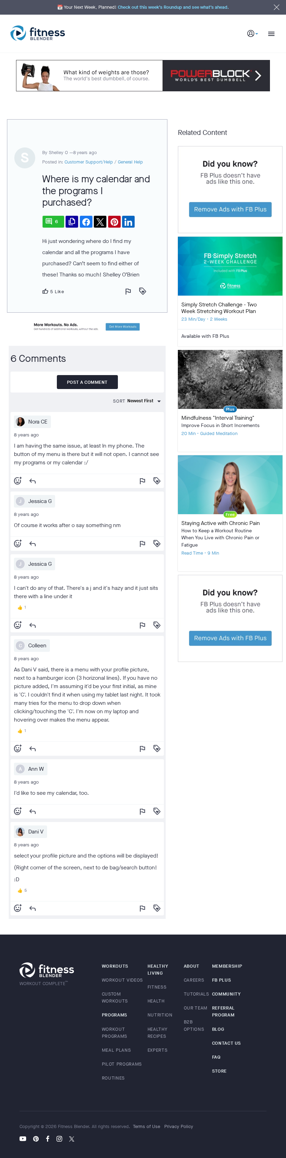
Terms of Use (146, 1126)
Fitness (157, 987)
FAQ (216, 1057)
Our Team (196, 1008)
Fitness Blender (37, 33)
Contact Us (226, 1043)
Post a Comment (87, 382)
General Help (130, 162)
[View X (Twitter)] (72, 1139)
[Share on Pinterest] (114, 221)
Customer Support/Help (89, 162)
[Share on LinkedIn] (128, 221)
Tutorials (196, 994)
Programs (114, 1015)
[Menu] (269, 34)
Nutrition (160, 1015)
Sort (119, 401)
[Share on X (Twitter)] (100, 221)
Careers (194, 980)
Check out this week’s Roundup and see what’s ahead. (173, 7)
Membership (227, 966)
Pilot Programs (122, 1064)
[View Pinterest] (36, 1139)
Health (156, 1001)
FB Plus (221, 980)
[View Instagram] (59, 1139)
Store (219, 1071)
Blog (218, 1029)
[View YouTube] (25, 1139)
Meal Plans (116, 1050)
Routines (113, 1078)
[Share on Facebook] (86, 221)
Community (226, 994)
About (192, 966)
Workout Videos (122, 980)
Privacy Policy (178, 1126)
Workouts (115, 966)
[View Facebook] (47, 1139)
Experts (158, 1050)
